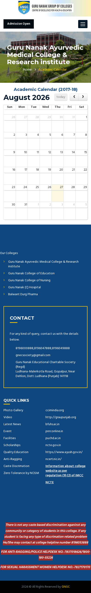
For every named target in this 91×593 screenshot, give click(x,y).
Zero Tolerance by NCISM (21, 473)
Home (27, 70)
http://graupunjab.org (61, 417)
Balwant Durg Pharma (23, 294)
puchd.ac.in (53, 438)
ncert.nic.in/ (54, 459)
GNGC (66, 586)
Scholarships (12, 445)
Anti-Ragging (13, 459)
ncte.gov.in (53, 445)
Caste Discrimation (16, 466)
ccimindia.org (55, 410)
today (60, 97)
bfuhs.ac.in (53, 424)
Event (8, 431)
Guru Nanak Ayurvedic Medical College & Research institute (43, 264)
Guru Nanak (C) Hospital (24, 287)
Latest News (12, 424)
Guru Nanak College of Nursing (29, 280)
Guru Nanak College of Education (31, 273)
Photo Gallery (13, 410)
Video (8, 417)
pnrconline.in (54, 431)
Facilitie (9, 438)
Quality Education (16, 452)
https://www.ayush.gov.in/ (64, 452)
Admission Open (18, 23)
